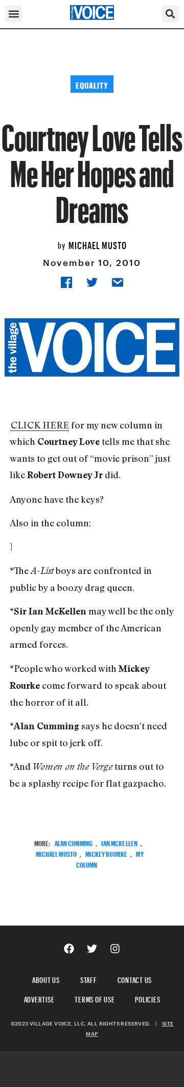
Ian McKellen (119, 842)
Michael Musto (97, 244)
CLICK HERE (40, 424)
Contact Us (135, 979)
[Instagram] (115, 948)
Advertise (39, 998)
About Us (46, 979)
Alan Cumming (74, 842)
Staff (88, 979)
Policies (147, 998)
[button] (13, 14)
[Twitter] (92, 948)
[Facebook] (69, 948)
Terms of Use (94, 998)
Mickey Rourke (106, 853)
